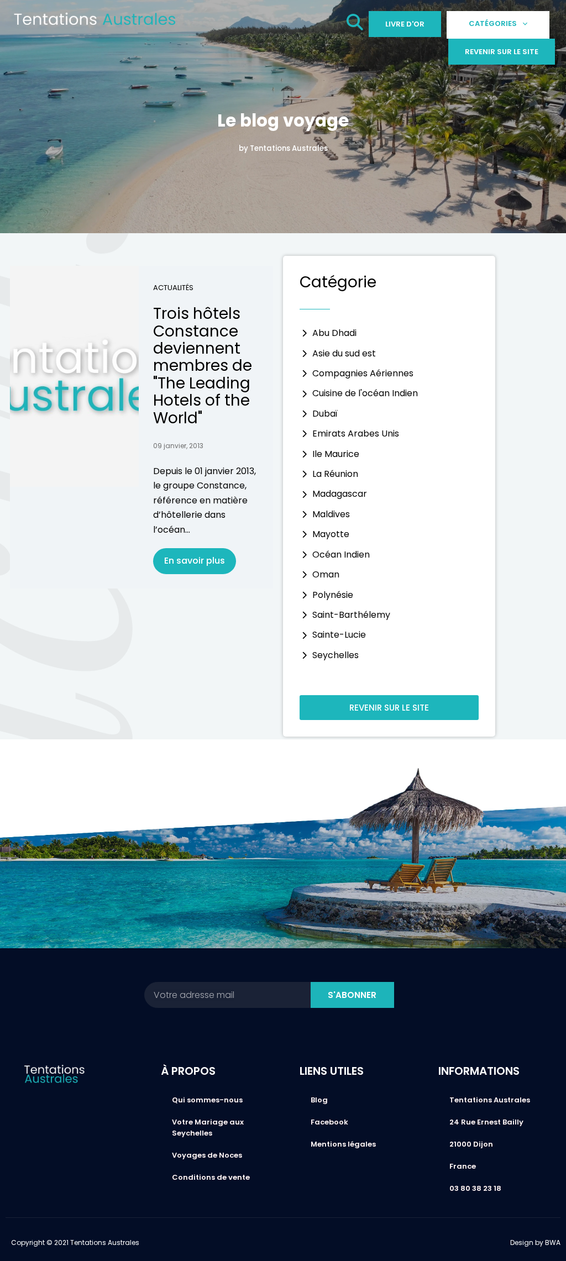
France (462, 1166)
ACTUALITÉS (173, 287)
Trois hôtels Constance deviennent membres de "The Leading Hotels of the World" (202, 365)
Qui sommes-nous (207, 1100)
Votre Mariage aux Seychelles (208, 1127)
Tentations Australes (489, 1100)
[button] (355, 25)
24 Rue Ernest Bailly (486, 1122)
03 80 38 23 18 (475, 1188)
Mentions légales (343, 1144)
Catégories (493, 23)
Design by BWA (535, 1242)
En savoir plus (194, 560)
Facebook (329, 1122)
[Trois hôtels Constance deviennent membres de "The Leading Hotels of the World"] (74, 376)
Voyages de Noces (207, 1155)
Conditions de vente (211, 1177)
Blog (319, 1100)
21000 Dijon (471, 1144)
